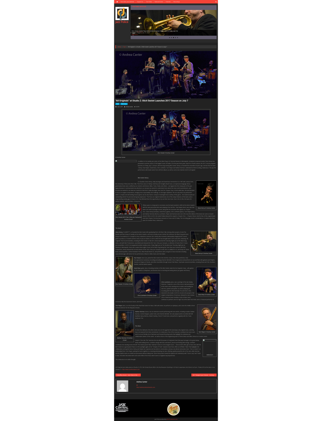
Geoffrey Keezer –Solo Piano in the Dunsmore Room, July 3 (129, 375)
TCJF (117, 104)
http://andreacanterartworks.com (146, 387)
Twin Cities (149, 1)
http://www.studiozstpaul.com (131, 369)
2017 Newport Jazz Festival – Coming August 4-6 (205, 375)
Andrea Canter (129, 106)
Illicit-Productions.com (172, 419)
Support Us (140, 1)
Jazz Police (121, 22)
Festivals (168, 1)
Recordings (176, 1)
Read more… (135, 34)
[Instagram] (137, 385)
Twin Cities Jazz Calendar (127, 1)
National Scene (159, 1)
